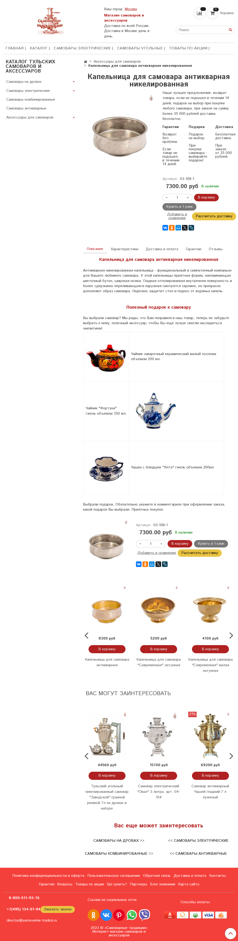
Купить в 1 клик (179, 206)
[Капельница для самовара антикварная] (107, 609)
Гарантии (193, 249)
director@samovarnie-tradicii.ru (32, 920)
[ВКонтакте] (165, 227)
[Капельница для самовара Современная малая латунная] (210, 609)
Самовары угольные (140, 48)
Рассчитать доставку (214, 216)
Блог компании (162, 884)
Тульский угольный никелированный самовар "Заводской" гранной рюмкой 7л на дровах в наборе (107, 797)
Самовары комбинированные (30, 99)
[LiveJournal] (191, 227)
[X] (185, 227)
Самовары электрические (82, 48)
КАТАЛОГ (39, 48)
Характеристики (124, 249)
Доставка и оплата (162, 249)
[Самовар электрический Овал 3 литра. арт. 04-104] (159, 735)
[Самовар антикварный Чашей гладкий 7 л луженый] (210, 735)
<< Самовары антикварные (198, 853)
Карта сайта (188, 884)
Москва (131, 9)
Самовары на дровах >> (118, 840)
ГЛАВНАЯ (15, 48)
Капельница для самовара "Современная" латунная (158, 662)
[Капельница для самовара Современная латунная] (159, 609)
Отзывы (215, 249)
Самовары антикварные (26, 108)
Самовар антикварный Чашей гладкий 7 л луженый (210, 792)
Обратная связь (157, 875)
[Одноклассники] (172, 227)
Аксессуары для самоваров (117, 61)
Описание (95, 249)
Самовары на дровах (24, 81)
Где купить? (117, 884)
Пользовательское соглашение (113, 875)
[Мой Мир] (178, 227)
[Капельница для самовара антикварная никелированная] (119, 137)
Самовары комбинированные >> (119, 853)
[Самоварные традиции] (50, 20)
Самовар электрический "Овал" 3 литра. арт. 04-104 (158, 792)
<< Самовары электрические (198, 840)
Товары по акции (188, 48)
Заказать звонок (58, 909)
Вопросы (64, 884)
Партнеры (138, 884)
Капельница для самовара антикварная (107, 662)
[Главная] (85, 62)
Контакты (217, 875)
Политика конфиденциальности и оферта (48, 875)
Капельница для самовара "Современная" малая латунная (210, 665)
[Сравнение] (200, 13)
